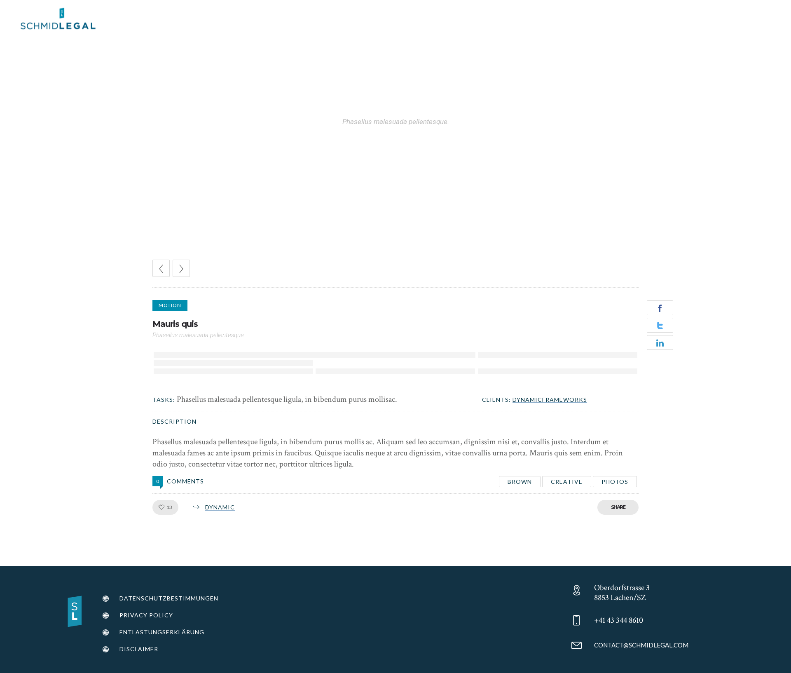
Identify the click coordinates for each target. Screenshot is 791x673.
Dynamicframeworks (550, 399)
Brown (520, 481)
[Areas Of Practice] (185, 599)
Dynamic (220, 507)
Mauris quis (175, 324)
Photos (614, 481)
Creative (567, 481)
